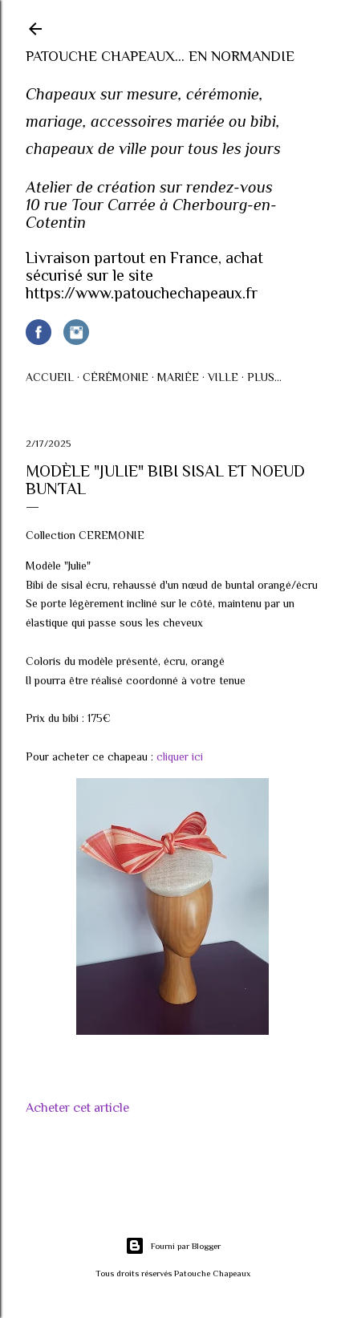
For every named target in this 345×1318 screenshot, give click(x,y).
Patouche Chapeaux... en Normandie (160, 56)
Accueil (50, 377)
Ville (223, 377)
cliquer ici (179, 756)
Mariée (178, 377)
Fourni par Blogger (186, 1246)
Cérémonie (115, 377)
